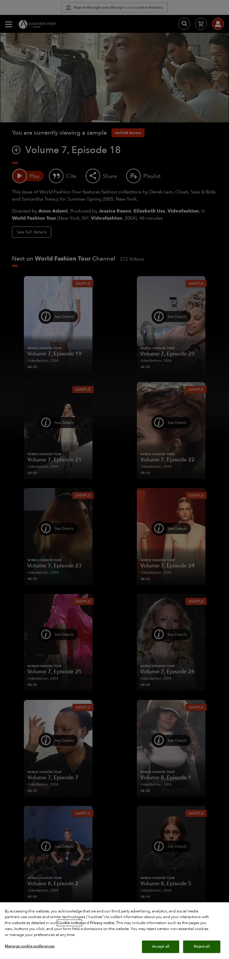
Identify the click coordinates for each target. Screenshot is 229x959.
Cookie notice (69, 923)
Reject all (201, 946)
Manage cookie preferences (30, 946)
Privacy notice (102, 923)
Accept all (160, 946)
